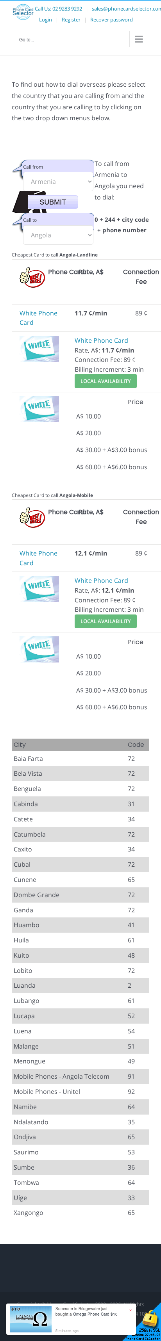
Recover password (111, 19)
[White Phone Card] (39, 340)
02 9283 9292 (67, 8)
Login (45, 19)
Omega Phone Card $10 (95, 1314)
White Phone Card (101, 340)
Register (71, 19)
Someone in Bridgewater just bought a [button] (86, 1311)
